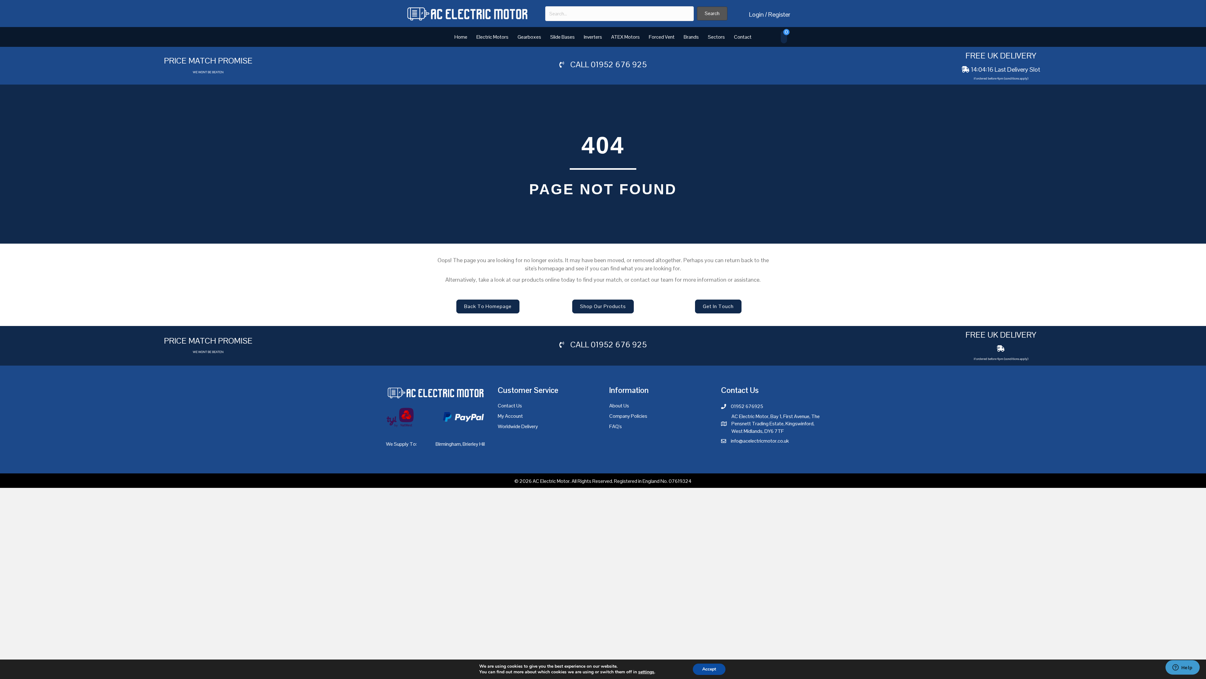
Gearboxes (529, 37)
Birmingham (448, 444)
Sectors (716, 37)
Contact (743, 37)
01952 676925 (747, 406)
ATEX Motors (625, 37)
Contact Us (510, 405)
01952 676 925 (619, 64)
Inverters (593, 37)
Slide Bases (562, 37)
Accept (709, 669)
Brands (691, 37)
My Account (510, 416)
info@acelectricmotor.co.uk (760, 441)
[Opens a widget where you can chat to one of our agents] (1182, 668)
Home (460, 37)
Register (779, 14)
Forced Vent (662, 37)
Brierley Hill (474, 444)
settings (646, 672)
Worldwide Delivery (518, 426)
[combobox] (619, 13)
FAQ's (615, 426)
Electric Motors (492, 37)
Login (756, 14)
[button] (712, 13)
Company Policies (628, 416)
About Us (619, 405)
